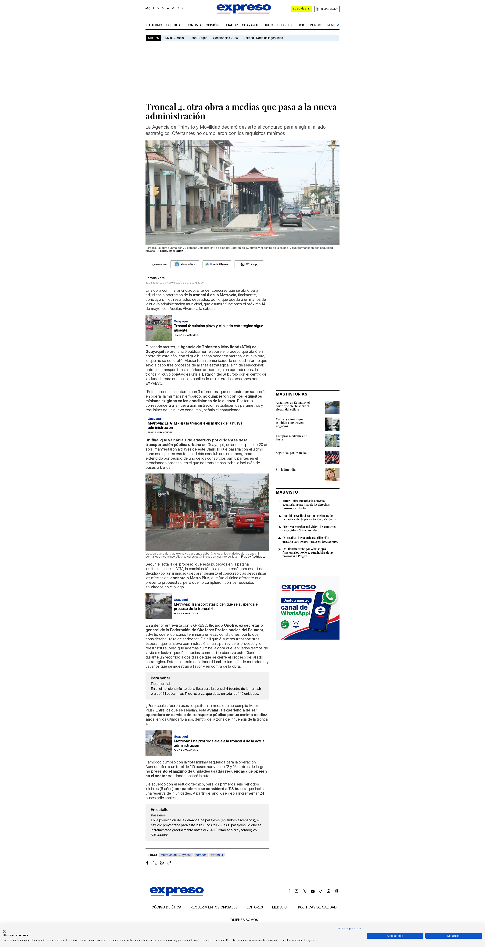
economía (193, 25)
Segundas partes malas (291, 453)
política (173, 25)
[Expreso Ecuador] (177, 895)
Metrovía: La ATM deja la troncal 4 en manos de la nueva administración (195, 425)
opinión (212, 25)
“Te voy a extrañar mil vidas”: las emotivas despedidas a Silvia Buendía (308, 528)
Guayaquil (250, 25)
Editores (255, 907)
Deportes (285, 25)
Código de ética (166, 907)
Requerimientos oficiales (214, 907)
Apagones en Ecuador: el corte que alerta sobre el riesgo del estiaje (293, 405)
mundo (315, 25)
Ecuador (230, 25)
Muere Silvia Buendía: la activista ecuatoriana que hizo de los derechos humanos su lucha (305, 504)
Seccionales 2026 (225, 38)
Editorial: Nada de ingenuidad (263, 38)
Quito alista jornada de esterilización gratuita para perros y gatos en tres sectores (310, 539)
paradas (201, 855)
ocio (301, 25)
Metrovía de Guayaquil (175, 855)
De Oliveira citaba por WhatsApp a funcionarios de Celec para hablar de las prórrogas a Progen (307, 552)
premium (332, 25)
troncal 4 (217, 855)
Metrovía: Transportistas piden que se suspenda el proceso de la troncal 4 (216, 606)
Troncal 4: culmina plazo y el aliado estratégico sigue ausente (218, 328)
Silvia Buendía (174, 38)
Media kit (280, 907)
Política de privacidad (349, 928)
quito (268, 25)
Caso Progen (198, 38)
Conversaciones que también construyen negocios (290, 422)
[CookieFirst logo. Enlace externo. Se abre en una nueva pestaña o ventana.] (4, 931)
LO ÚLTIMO (154, 25)
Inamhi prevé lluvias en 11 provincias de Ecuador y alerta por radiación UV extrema (309, 517)
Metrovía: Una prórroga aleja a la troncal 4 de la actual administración (219, 743)
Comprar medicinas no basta (291, 437)
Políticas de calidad (317, 907)
